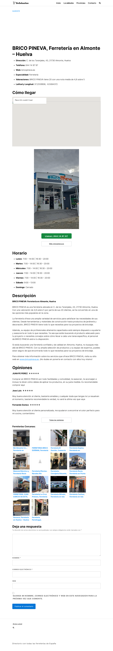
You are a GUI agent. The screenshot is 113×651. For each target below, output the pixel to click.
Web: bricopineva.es (56, 244)
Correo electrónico (22, 569)
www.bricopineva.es (29, 359)
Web (14, 581)
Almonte (16, 11)
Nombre (16, 558)
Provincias (80, 3)
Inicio (58, 3)
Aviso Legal (17, 624)
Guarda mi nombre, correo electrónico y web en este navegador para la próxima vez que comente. (55, 597)
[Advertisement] (56, 28)
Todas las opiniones (56, 420)
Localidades (69, 3)
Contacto (92, 3)
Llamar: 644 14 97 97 (56, 236)
